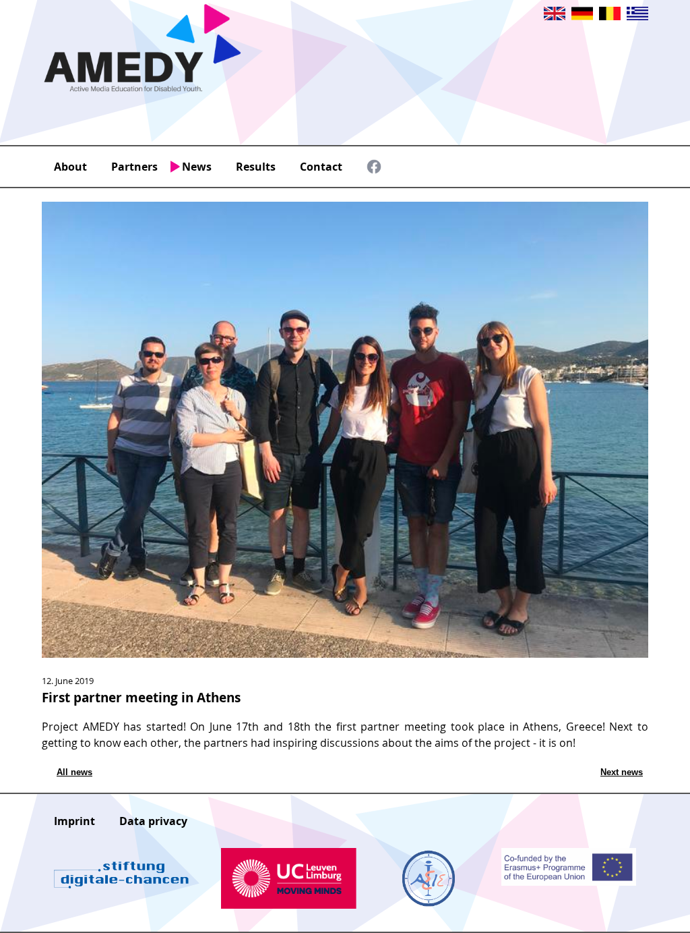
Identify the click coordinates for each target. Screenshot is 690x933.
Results (256, 166)
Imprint (74, 821)
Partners (134, 166)
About (70, 166)
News (197, 166)
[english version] (554, 16)
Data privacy (153, 821)
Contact (321, 166)
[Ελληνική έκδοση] (637, 16)
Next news (621, 772)
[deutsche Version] (582, 16)
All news (74, 772)
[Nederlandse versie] (610, 16)
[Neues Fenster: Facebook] (374, 170)
